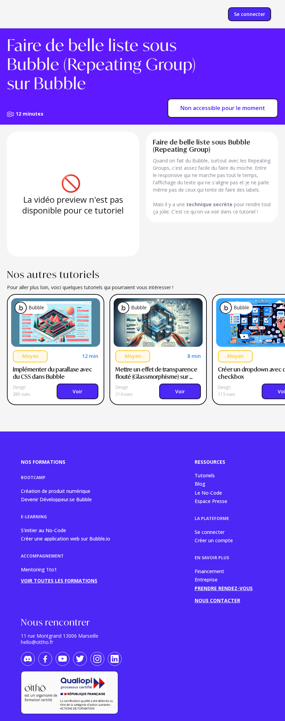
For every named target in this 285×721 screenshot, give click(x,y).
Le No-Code (208, 492)
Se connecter (210, 532)
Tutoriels (205, 475)
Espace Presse (211, 501)
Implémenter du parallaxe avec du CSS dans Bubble (53, 373)
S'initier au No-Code (43, 530)
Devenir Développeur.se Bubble (56, 499)
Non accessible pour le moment (222, 108)
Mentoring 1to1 (39, 569)
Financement (209, 571)
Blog (200, 483)
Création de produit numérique (55, 491)
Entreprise (206, 579)
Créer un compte (214, 540)
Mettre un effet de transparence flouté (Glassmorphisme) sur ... (156, 373)
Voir (77, 391)
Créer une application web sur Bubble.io (65, 538)
